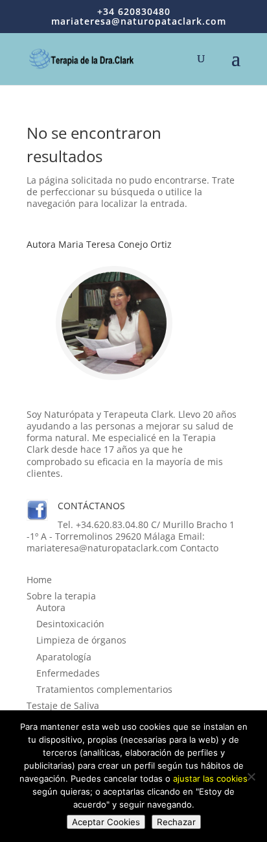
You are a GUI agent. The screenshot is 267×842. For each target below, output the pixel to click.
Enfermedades (68, 673)
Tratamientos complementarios (104, 689)
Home (39, 579)
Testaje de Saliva (63, 705)
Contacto (199, 548)
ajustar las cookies (210, 778)
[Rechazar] (250, 776)
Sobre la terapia (61, 596)
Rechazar (176, 822)
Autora (50, 607)
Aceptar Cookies (106, 822)
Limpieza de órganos (81, 640)
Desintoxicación (70, 624)
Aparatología (63, 657)
